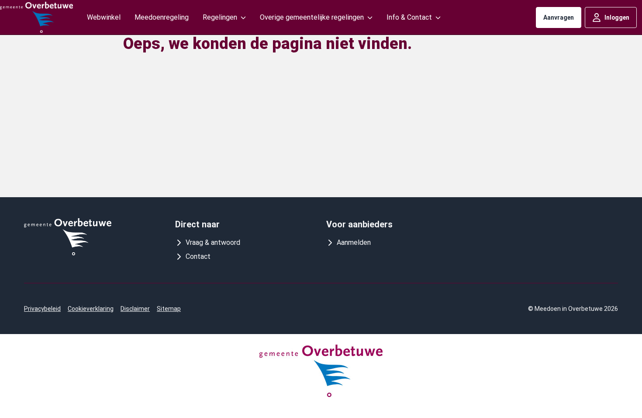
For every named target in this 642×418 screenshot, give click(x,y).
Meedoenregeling (162, 17)
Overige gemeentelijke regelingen (312, 17)
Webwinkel (104, 17)
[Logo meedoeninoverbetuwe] (36, 17)
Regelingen (220, 17)
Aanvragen (558, 17)
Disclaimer (135, 308)
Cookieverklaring (91, 308)
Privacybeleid (42, 308)
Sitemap (169, 308)
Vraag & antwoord (213, 242)
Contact (198, 256)
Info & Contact (409, 17)
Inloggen (616, 17)
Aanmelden (354, 242)
